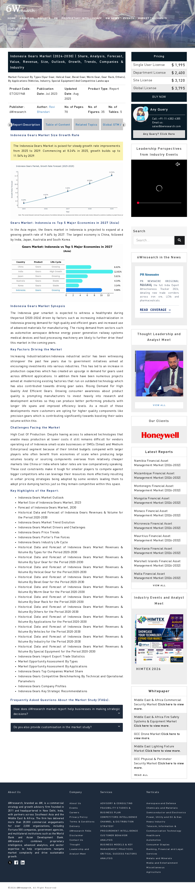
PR (56, 18)
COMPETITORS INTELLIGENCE (118, 817)
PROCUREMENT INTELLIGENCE (119, 831)
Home (12, 18)
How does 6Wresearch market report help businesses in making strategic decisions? (67, 712)
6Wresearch (23, 888)
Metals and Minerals (159, 858)
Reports (44, 18)
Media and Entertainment (162, 863)
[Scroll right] (123, 124)
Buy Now (159, 97)
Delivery (75, 826)
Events (128, 18)
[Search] (179, 240)
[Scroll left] (10, 124)
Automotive (153, 840)
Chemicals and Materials (162, 808)
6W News (112, 18)
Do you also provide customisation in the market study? (53, 727)
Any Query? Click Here (159, 134)
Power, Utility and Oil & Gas (164, 817)
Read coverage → (178, 310)
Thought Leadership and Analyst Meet (79, 849)
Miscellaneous (155, 868)
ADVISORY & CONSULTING (116, 803)
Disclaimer (76, 835)
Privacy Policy (79, 817)
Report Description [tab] (26, 124)
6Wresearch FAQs (80, 831)
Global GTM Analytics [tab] (118, 124)
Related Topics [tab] (86, 124)
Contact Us (16, 28)
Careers (74, 813)
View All (159, 405)
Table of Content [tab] (58, 124)
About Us (27, 18)
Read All (141, 775)
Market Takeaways (152, 18)
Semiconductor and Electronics (166, 813)
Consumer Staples (158, 845)
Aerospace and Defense (161, 803)
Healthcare (153, 835)
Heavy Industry (155, 822)
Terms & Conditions (82, 822)
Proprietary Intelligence (82, 18)
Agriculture (153, 872)
